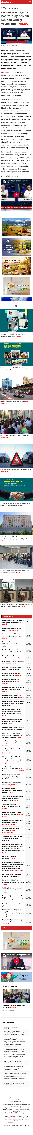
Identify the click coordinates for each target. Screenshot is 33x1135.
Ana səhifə (7, 1125)
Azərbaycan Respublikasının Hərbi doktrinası (13, 1028)
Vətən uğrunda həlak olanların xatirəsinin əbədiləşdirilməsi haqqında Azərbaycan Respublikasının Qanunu (14, 1033)
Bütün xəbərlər (8, 928)
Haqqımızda (15, 1125)
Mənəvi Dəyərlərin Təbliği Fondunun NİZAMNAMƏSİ (14, 1084)
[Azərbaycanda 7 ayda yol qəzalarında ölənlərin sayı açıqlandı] (16, 456)
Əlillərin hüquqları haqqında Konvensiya (15, 1073)
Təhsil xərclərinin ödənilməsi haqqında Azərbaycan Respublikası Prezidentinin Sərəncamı (14, 1078)
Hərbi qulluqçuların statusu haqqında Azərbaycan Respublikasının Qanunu (14, 1050)
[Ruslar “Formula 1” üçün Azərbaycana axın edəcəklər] (16, 388)
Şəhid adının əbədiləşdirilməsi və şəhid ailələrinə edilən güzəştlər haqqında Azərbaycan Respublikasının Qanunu (14, 1056)
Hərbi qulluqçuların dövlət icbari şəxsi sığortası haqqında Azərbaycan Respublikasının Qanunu (14, 1068)
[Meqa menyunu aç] (30, 2)
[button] (28, 1002)
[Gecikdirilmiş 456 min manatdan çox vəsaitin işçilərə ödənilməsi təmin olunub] (16, 489)
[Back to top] (28, 1130)
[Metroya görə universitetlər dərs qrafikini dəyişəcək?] (16, 422)
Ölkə (16, 45)
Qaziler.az (5, 73)
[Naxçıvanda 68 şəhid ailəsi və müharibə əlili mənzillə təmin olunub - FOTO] (16, 557)
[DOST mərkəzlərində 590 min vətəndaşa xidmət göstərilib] (16, 354)
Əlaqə (21, 1125)
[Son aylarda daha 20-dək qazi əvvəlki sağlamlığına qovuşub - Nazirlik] (16, 320)
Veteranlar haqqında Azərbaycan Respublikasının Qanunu (13, 1062)
